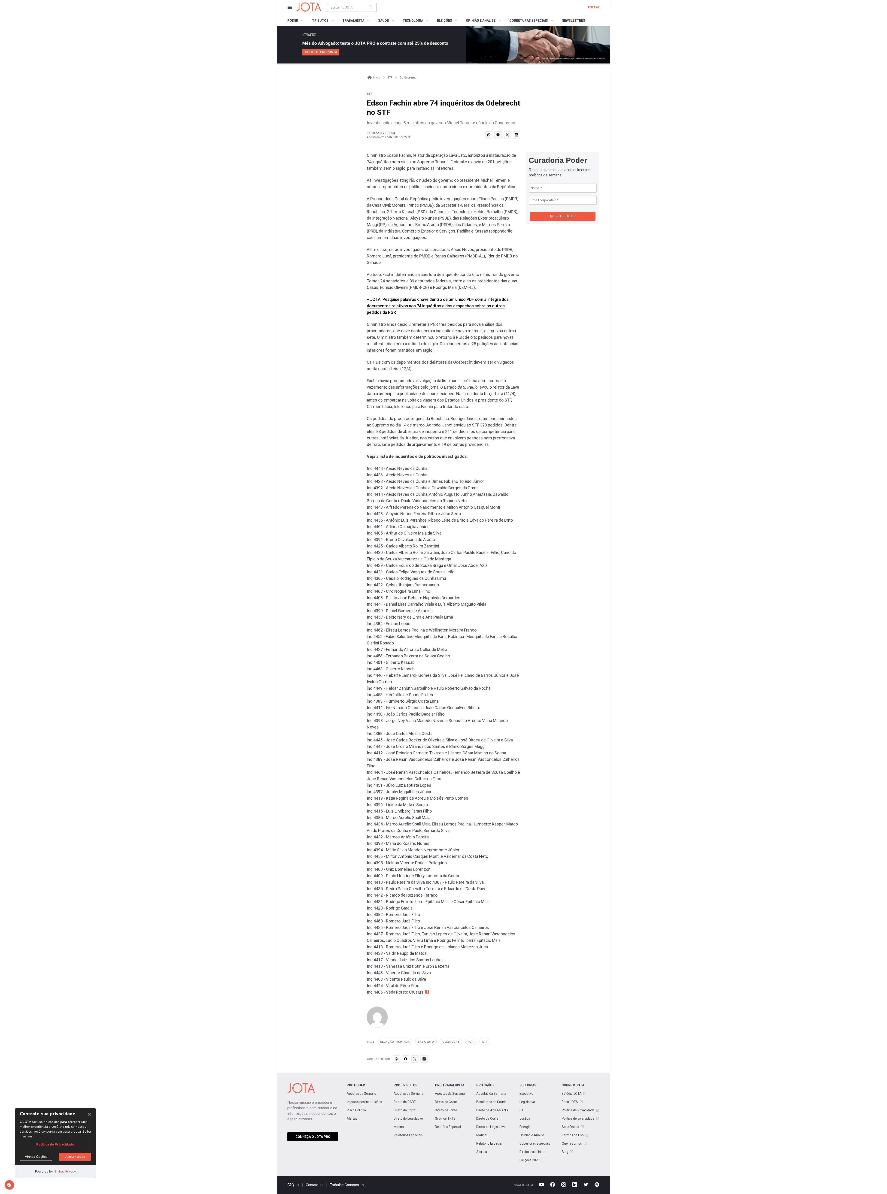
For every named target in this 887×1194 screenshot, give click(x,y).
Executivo (526, 1093)
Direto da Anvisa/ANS (492, 1110)
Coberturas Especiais (534, 1143)
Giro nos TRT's (445, 1118)
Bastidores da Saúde (491, 1102)
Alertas (352, 1118)
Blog (565, 1152)
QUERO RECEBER (563, 216)
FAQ (290, 1185)
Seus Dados (570, 1127)
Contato (312, 1185)
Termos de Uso (573, 1135)
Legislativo (527, 1102)
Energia (525, 1127)
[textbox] (349, 7)
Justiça (524, 1118)
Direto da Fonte (446, 1110)
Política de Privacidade (578, 1110)
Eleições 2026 (529, 1160)
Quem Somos (572, 1143)
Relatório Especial (448, 1127)
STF (522, 1110)
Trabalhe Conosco (344, 1185)
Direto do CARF (405, 1102)
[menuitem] (296, 20)
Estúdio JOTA (572, 1093)
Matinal (399, 1127)
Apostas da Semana (362, 1093)
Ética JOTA (570, 1102)
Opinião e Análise (532, 1135)
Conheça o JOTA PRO (312, 1137)
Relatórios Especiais (408, 1135)
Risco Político (356, 1110)
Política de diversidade (578, 1118)
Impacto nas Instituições (364, 1102)
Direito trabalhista (532, 1152)
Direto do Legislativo (408, 1118)
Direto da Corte (405, 1110)
